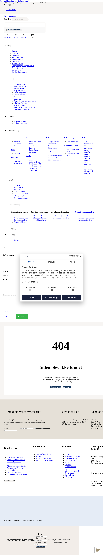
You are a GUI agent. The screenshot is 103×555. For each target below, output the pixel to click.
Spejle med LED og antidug (35, 167)
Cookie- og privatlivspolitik (17, 474)
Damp (11, 116)
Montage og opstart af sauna (24, 107)
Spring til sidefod (24, 1)
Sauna (11, 79)
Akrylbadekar (53, 142)
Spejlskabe (33, 170)
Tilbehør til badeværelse (18, 162)
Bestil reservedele (20, 220)
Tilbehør (14, 157)
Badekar (49, 138)
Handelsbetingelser (85, 220)
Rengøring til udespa (72, 456)
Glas (10, 180)
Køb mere (9, 312)
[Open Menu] (4, 247)
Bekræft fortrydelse (40, 546)
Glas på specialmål (21, 194)
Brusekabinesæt (35, 142)
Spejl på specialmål (21, 198)
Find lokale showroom (15, 458)
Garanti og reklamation (84, 212)
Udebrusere (16, 62)
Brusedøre (33, 152)
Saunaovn (17, 97)
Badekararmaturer (55, 156)
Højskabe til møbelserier (88, 172)
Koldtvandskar (17, 59)
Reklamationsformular (86, 218)
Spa (8, 46)
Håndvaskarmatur (54, 160)
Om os (11, 234)
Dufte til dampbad (20, 124)
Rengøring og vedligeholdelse (23, 66)
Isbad (67, 463)
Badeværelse (13, 131)
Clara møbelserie (88, 147)
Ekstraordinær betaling (44, 460)
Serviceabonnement (19, 72)
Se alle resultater (14, 30)
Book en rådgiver (20, 222)
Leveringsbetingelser (61, 218)
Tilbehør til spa (17, 64)
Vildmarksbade (17, 57)
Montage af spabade (40, 216)
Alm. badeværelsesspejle (36, 161)
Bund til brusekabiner (34, 145)
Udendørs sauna (20, 84)
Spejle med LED (35, 164)
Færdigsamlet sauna (21, 95)
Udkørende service (21, 216)
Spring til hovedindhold (8, 1)
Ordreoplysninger (40, 538)
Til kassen (21, 317)
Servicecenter (14, 205)
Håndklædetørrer (71, 146)
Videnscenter (40, 456)
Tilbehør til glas (19, 196)
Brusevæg (32, 148)
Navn (6, 428)
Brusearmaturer (54, 158)
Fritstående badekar (52, 145)
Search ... (7, 19)
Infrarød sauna (19, 88)
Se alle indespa (72, 142)
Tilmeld (42, 428)
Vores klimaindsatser (43, 458)
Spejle (28, 156)
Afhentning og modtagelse (63, 216)
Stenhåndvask (19, 146)
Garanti (80, 216)
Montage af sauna (40, 218)
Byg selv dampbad (20, 122)
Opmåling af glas (39, 220)
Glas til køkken (19, 192)
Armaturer (50, 152)
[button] (32, 35)
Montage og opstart (19, 68)
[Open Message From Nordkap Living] (97, 550)
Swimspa (15, 55)
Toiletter (17, 154)
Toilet (13, 150)
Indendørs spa (69, 138)
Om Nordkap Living (43, 454)
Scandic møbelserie (88, 159)
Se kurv (8, 317)
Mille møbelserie (88, 164)
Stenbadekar (52, 148)
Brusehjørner (34, 150)
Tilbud (13, 229)
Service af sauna (20, 105)
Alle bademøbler (88, 143)
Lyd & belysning (20, 93)
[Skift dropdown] (10, 5)
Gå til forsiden (55, 387)
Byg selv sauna (19, 91)
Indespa (15, 53)
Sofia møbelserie (88, 155)
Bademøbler (86, 138)
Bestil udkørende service (16, 460)
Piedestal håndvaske (18, 143)
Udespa (15, 51)
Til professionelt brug (22, 109)
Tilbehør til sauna (20, 103)
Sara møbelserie (88, 151)
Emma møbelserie (88, 168)
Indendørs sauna (20, 86)
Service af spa (17, 70)
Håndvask (15, 138)
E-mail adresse (40, 542)
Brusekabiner (31, 138)
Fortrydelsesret (12, 470)
